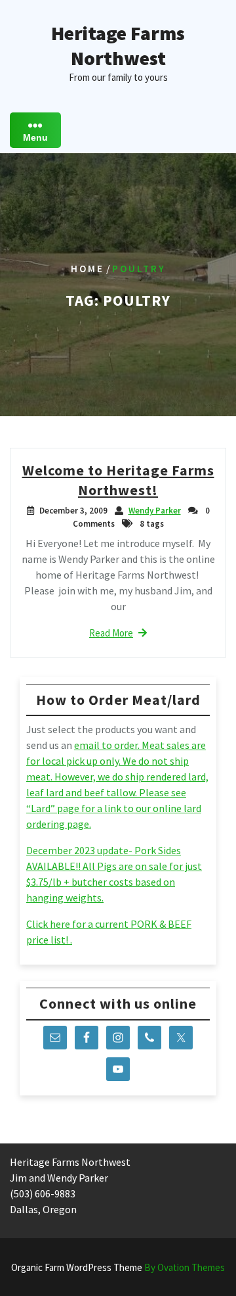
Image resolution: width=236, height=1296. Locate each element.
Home (87, 268)
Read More (111, 633)
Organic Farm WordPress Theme (118, 1267)
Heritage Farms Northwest (118, 45)
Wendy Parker (154, 510)
